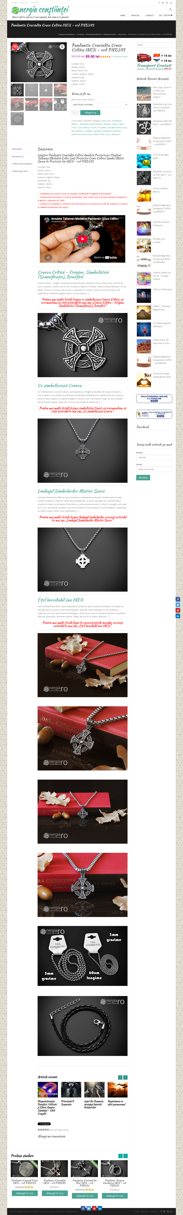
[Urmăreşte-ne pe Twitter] (163, 2)
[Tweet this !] (88, 1208)
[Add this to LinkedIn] (100, 1208)
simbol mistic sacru (102, 134)
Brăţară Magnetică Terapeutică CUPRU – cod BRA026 (162, 359)
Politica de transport (22, 163)
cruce (73, 127)
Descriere (17, 149)
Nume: (139, 452)
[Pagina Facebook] (178, 599)
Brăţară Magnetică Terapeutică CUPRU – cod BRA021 (162, 141)
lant (73, 131)
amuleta (107, 124)
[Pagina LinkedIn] (178, 616)
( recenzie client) (120, 56)
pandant (97, 131)
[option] (48, 1094)
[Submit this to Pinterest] (94, 1208)
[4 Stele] (45, 1129)
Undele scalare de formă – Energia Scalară (162, 275)
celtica (115, 124)
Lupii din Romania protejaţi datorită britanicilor (70, 1104)
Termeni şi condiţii (47, 1211)
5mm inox (105, 120)
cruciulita (102, 127)
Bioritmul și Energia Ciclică (116, 1102)
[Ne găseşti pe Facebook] (159, 2)
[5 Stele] (48, 1129)
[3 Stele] (43, 1129)
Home (14, 2)
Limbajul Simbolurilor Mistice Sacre (71, 491)
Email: (139, 464)
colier (121, 124)
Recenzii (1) (18, 156)
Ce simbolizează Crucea (59, 385)
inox (125, 127)
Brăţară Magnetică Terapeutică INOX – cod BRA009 (162, 258)
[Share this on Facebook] (83, 1208)
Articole (24, 2)
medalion (88, 131)
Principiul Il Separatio (44, 1102)
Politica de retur (20, 171)
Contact (35, 2)
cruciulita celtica (114, 127)
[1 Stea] (39, 1129)
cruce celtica (83, 127)
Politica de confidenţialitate (66, 1211)
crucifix (93, 127)
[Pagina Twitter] (178, 604)
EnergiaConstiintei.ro (24, 1211)
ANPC (36, 1211)
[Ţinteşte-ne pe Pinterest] (167, 2)
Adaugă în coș (90, 112)
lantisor (79, 131)
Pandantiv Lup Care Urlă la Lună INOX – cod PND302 (162, 107)
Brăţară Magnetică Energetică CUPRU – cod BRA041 (162, 208)
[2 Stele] (41, 1129)
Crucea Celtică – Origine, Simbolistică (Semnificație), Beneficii (73, 274)
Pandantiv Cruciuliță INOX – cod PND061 (24, 1181)
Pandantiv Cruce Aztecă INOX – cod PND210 (114, 1181)
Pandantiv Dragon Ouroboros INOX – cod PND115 (84, 1182)
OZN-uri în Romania (162, 289)
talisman (116, 134)
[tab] (22, 149)
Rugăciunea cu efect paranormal (93, 1102)
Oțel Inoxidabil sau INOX (60, 599)
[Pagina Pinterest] (178, 610)
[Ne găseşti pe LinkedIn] (170, 2)
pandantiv (107, 131)
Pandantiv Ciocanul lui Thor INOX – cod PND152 (54, 1182)
